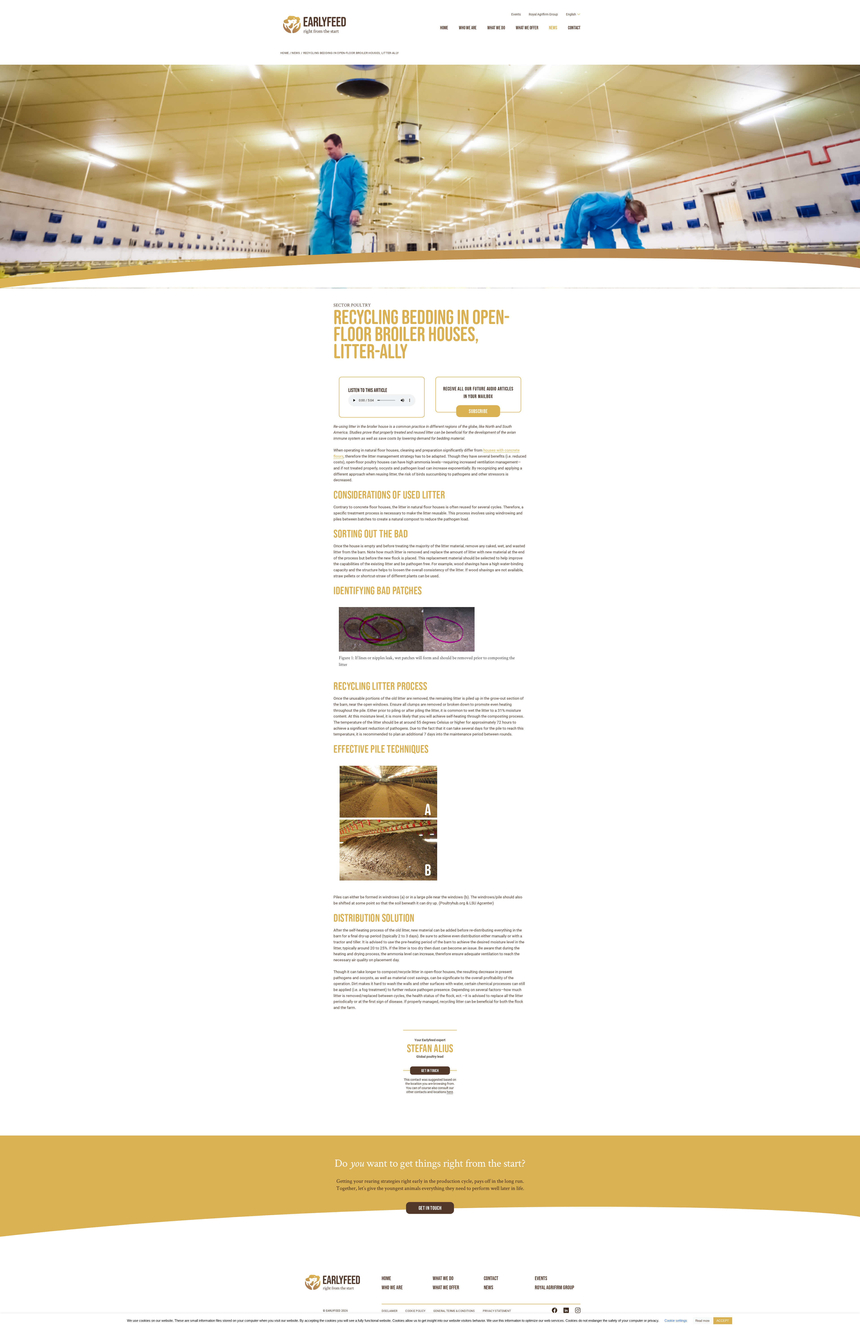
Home (444, 27)
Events (516, 14)
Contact (574, 27)
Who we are (468, 27)
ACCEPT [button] (722, 1320)
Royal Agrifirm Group (543, 14)
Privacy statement (497, 1311)
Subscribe (478, 411)
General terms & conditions (454, 1311)
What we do (496, 27)
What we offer (527, 27)
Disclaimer (389, 1311)
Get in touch (430, 1070)
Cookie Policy (415, 1311)
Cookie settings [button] (675, 1320)
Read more (702, 1320)
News (553, 27)
